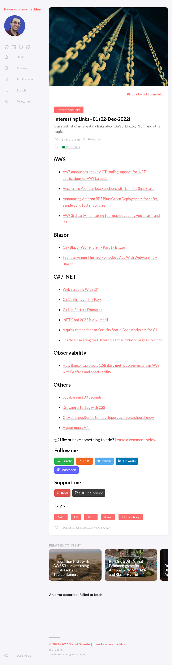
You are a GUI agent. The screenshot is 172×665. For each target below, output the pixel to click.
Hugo (63, 650)
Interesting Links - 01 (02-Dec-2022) (92, 119)
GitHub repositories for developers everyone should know (108, 417)
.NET (91, 517)
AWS (61, 517)
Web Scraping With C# (80, 289)
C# (76, 517)
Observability (130, 517)
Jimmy (82, 654)
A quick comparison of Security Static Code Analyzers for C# (110, 330)
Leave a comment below (135, 439)
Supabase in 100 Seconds (82, 397)
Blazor (108, 517)
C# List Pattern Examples (82, 309)
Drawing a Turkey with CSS (84, 407)
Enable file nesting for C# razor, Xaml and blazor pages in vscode (113, 340)
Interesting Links (69, 110)
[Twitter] (28, 48)
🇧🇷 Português (71, 147)
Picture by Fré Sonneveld (145, 94)
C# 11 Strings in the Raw (82, 299)
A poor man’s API (76, 427)
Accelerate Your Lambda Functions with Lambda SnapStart (108, 188)
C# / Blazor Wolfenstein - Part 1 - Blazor (94, 247)
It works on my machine (22, 9)
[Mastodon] (20, 48)
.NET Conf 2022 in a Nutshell (85, 320)
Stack (61, 654)
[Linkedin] (13, 48)
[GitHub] (6, 48)
